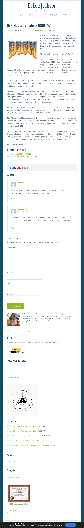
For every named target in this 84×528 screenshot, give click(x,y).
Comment (11, 248)
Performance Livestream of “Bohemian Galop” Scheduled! (29, 446)
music (28, 154)
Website (10, 294)
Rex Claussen (22, 210)
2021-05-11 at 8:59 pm (23, 212)
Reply (13, 198)
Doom (29, 156)
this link (10, 123)
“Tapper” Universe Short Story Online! (23, 441)
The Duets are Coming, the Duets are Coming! (25, 436)
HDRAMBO (20, 183)
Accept (70, 525)
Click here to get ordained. (19, 504)
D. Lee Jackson (42, 5)
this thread (45, 113)
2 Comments (50, 30)
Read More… (49, 321)
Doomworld (45, 67)
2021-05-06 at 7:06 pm (24, 185)
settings (59, 526)
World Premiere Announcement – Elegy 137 (24, 431)
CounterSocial (12, 510)
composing (20, 154)
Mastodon (10, 513)
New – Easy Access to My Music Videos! (23, 426)
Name (10, 273)
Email (10, 283)
